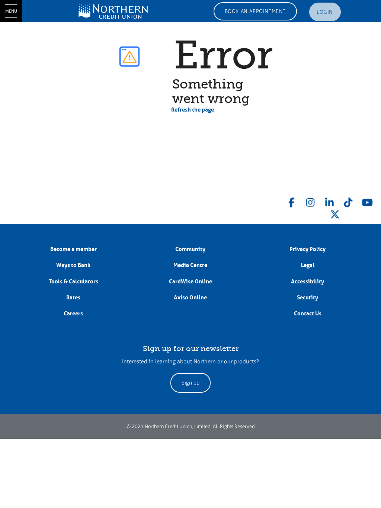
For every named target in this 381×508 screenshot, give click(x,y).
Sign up (190, 383)
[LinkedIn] (329, 201)
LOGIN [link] (325, 12)
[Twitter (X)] (335, 212)
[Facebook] (292, 201)
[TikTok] (348, 201)
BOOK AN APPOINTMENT (255, 11)
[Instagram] (310, 201)
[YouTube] (367, 201)
